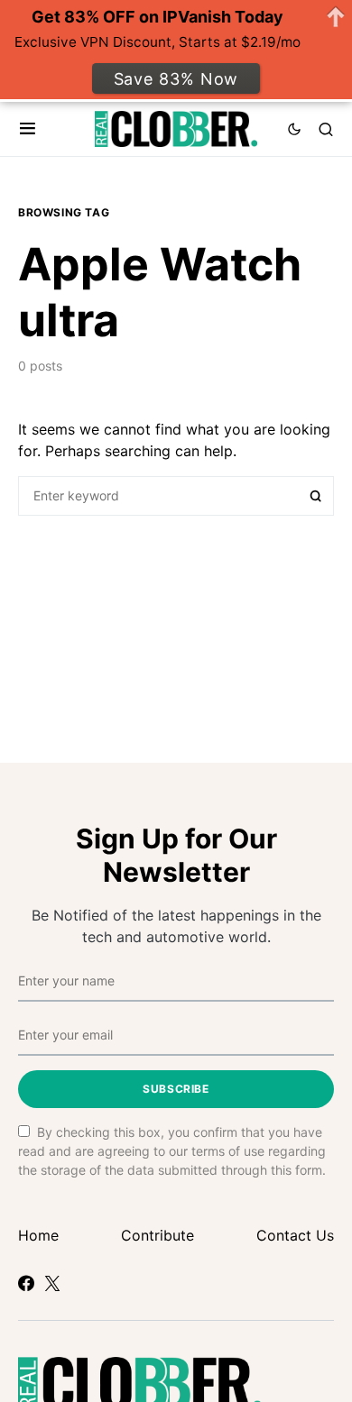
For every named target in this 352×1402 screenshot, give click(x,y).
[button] (27, 129)
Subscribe (175, 1088)
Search (316, 496)
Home (38, 1235)
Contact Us (295, 1235)
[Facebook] (26, 1283)
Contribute (157, 1235)
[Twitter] (52, 1283)
